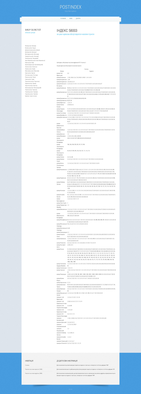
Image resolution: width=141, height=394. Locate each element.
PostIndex (70, 6)
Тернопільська (28, 81)
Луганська (27, 67)
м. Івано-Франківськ (40, 60)
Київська (27, 62)
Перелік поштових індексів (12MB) (33, 369)
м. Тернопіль (36, 81)
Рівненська (28, 77)
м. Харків (33, 83)
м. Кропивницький (38, 64)
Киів (71, 18)
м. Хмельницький (36, 87)
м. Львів (33, 69)
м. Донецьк (33, 52)
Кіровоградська (29, 64)
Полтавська (28, 75)
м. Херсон (34, 85)
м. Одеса (32, 73)
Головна (63, 18)
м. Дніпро (37, 50)
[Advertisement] (33, 40)
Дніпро (78, 18)
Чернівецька (28, 92)
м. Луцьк (33, 48)
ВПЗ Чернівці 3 (82, 62)
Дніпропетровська (29, 50)
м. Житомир (36, 54)
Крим (26, 96)
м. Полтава (34, 75)
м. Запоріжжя (34, 58)
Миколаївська (28, 71)
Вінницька (27, 46)
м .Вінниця (33, 46)
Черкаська (28, 89)
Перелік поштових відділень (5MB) (33, 373)
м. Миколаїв (36, 71)
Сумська (27, 79)
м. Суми (32, 79)
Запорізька (28, 58)
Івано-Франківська (29, 60)
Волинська (28, 48)
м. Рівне (33, 77)
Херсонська (28, 85)
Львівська (27, 69)
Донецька (27, 52)
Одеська (27, 73)
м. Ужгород (35, 56)
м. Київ (31, 62)
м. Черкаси (34, 89)
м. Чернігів (34, 94)
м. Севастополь (32, 96)
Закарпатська (28, 56)
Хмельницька (28, 87)
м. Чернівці (34, 92)
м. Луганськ (34, 67)
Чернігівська (28, 94)
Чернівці (86, 69)
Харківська (28, 83)
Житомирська (28, 54)
